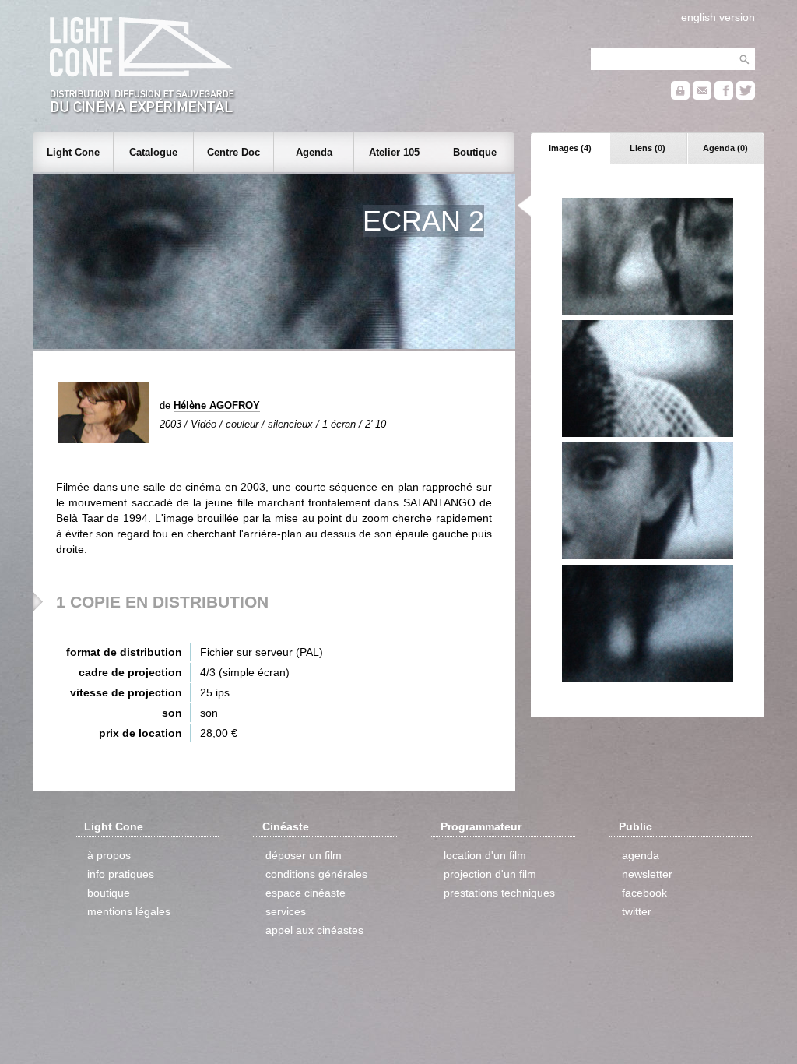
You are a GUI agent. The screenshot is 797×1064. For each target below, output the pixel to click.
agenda (640, 855)
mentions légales (128, 911)
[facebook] (723, 96)
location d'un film (485, 855)
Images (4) (570, 148)
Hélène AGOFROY (217, 405)
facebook (644, 892)
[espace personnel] (680, 96)
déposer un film (303, 855)
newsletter (647, 874)
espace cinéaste (305, 892)
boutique (108, 892)
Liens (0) (647, 148)
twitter (636, 911)
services (285, 911)
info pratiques (120, 874)
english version (718, 17)
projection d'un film (490, 874)
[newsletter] (702, 96)
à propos (109, 855)
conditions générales (316, 874)
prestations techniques (499, 892)
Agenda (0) (725, 148)
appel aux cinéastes (314, 930)
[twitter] (745, 96)
